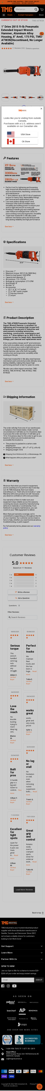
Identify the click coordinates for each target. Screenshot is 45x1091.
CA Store (25, 141)
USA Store (25, 134)
